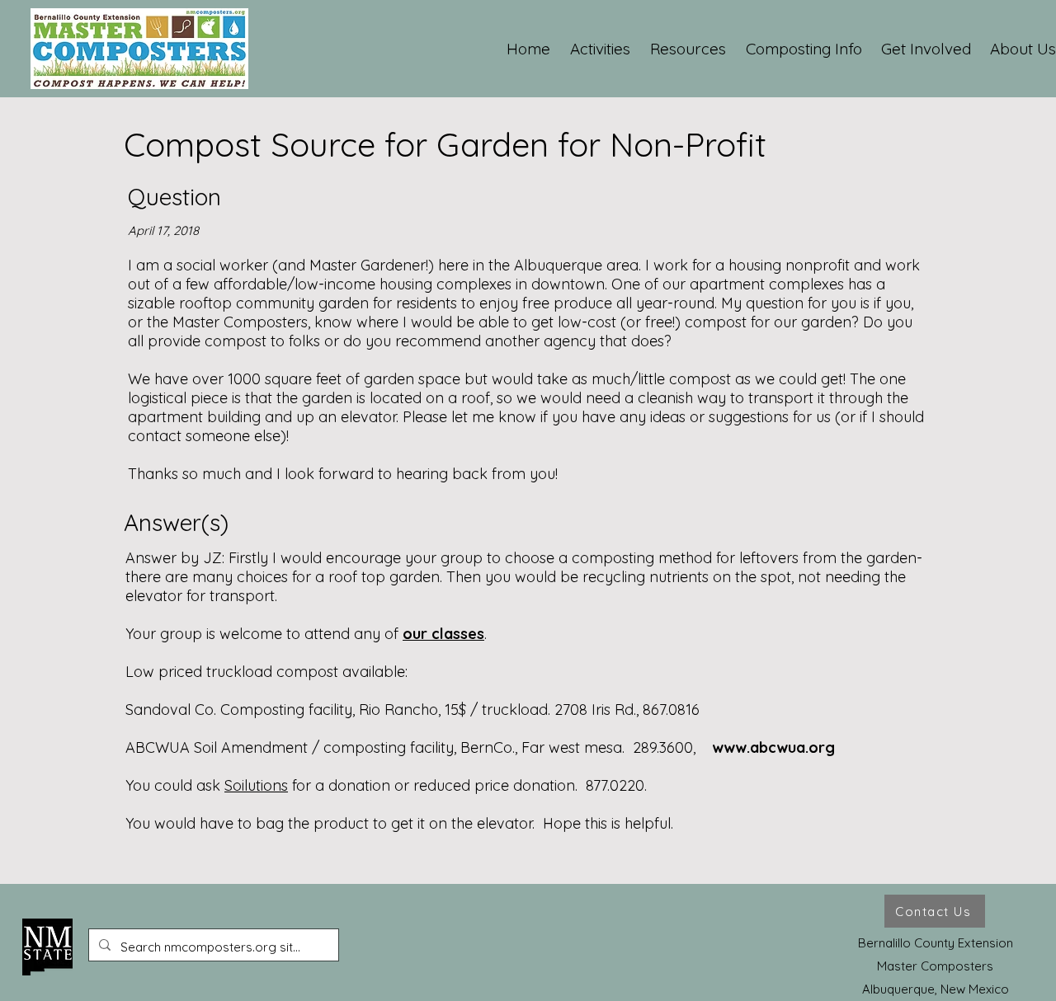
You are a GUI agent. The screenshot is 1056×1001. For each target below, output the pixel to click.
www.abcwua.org (773, 747)
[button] (601, 48)
